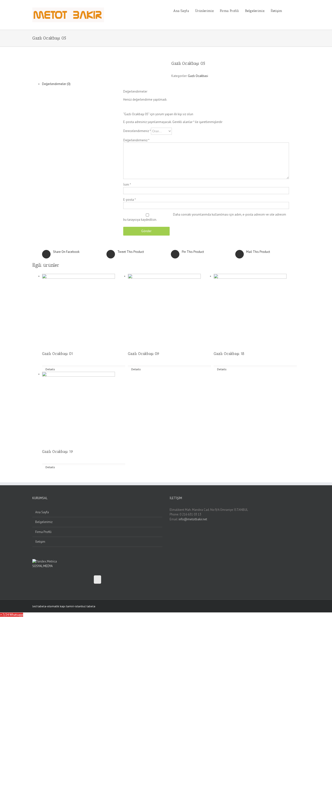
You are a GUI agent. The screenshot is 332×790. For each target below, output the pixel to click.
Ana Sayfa (42, 512)
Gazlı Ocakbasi (198, 76)
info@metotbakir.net (193, 519)
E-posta (129, 200)
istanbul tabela (85, 606)
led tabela (39, 606)
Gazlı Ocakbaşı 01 (57, 353)
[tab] (69, 84)
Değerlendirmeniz (136, 140)
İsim (127, 184)
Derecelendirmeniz (137, 131)
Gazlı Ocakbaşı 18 (229, 353)
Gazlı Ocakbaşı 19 (57, 451)
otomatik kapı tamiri (60, 606)
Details (50, 369)
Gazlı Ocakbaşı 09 (143, 353)
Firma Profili (43, 532)
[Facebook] (97, 579)
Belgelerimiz (43, 522)
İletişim (40, 542)
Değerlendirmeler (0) (56, 84)
